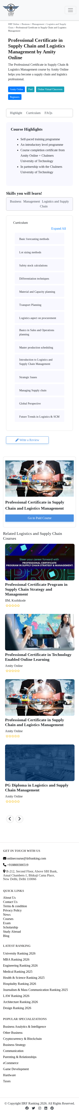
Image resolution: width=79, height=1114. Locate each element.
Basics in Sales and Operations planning (36, 332)
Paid (30, 89)
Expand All (58, 228)
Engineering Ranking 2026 (20, 965)
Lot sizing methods (30, 252)
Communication (13, 1051)
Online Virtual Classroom (50, 89)
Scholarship (10, 927)
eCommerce (10, 1063)
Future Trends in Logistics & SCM (39, 416)
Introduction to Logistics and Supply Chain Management (35, 361)
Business (26, 24)
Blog (6, 936)
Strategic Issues (28, 377)
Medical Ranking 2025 (17, 971)
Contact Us (10, 902)
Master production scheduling (36, 347)
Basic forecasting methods (34, 239)
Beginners (15, 97)
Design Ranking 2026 (17, 1008)
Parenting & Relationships (19, 1057)
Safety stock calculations (33, 265)
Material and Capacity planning (37, 291)
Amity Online (16, 89)
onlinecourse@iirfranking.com (26, 858)
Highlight (16, 113)
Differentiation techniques (34, 278)
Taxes (7, 1081)
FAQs (48, 113)
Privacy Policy (12, 910)
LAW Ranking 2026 (16, 996)
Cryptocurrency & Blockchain (22, 1038)
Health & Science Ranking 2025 (24, 977)
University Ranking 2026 (19, 953)
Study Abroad (12, 931)
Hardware (9, 1075)
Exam (7, 923)
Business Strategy (14, 1044)
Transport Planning (30, 304)
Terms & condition (15, 906)
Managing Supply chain (32, 390)
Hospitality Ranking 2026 (19, 983)
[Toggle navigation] (70, 10)
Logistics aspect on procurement (37, 318)
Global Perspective (30, 403)
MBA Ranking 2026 (16, 959)
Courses (8, 919)
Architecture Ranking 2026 (20, 1002)
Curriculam (33, 113)
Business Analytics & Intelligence (24, 1026)
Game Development (16, 1069)
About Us (9, 897)
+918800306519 (17, 865)
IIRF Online (13, 24)
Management (38, 24)
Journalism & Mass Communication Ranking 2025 (35, 990)
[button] (10, 819)
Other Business (12, 1032)
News (7, 914)
